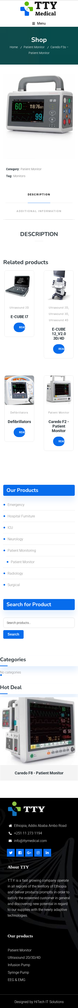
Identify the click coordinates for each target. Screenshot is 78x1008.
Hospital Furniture (21, 516)
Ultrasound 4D (58, 320)
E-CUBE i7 (19, 316)
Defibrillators (19, 412)
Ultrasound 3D (58, 313)
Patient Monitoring (22, 550)
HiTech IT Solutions (48, 1002)
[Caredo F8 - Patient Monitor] (39, 731)
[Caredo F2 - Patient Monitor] (59, 390)
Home (14, 47)
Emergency (16, 505)
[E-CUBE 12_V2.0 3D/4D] (59, 285)
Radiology (15, 573)
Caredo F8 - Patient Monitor (39, 773)
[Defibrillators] (19, 390)
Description (39, 194)
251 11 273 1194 (29, 833)
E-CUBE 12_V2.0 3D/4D (59, 334)
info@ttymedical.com (30, 841)
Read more (19, 296)
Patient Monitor (34, 47)
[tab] (39, 194)
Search (13, 634)
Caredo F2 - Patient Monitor (59, 426)
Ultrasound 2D (19, 307)
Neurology (15, 539)
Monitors (19, 176)
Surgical (14, 585)
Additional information (39, 211)
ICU (10, 528)
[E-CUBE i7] (19, 285)
